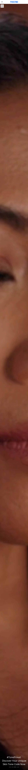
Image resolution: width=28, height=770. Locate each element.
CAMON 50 (14, 764)
